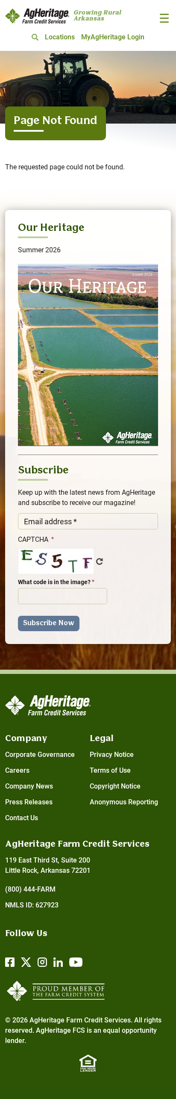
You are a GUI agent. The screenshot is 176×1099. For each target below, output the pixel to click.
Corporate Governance (40, 754)
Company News (29, 786)
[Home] (37, 16)
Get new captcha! (99, 561)
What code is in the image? (54, 582)
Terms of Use (110, 770)
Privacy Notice (112, 754)
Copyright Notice (115, 786)
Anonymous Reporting (124, 802)
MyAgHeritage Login (112, 37)
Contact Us (21, 818)
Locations (60, 37)
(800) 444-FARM (30, 889)
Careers (17, 770)
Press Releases (29, 802)
